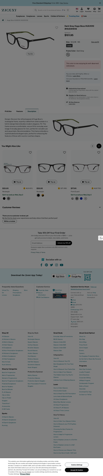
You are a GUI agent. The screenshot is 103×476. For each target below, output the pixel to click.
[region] (51, 467)
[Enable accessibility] (100, 238)
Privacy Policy (25, 474)
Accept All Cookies (77, 470)
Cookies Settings (76, 465)
